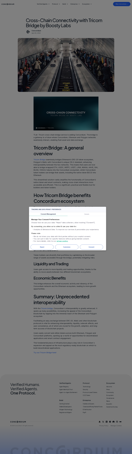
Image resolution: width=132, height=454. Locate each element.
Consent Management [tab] (48, 214)
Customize (66, 247)
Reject (42, 247)
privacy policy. (62, 241)
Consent (91, 247)
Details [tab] (86, 214)
